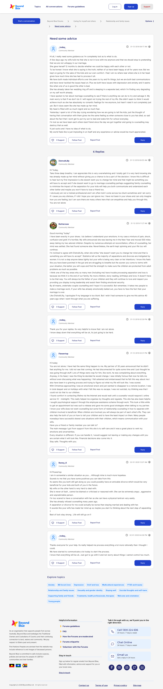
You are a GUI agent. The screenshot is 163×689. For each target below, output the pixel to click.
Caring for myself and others (85, 21)
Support (147, 7)
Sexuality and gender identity (89, 590)
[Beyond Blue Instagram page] (127, 672)
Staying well (111, 590)
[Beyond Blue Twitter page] (134, 672)
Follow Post (77, 140)
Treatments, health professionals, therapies (95, 596)
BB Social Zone (64, 585)
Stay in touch (64, 673)
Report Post (95, 140)
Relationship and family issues (117, 21)
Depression (79, 585)
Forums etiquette (71, 642)
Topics (37, 6)
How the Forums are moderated (78, 636)
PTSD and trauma (134, 585)
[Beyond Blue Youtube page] (119, 672)
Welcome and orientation (128, 596)
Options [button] (148, 21)
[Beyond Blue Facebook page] (111, 672)
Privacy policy (120, 685)
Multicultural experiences (113, 585)
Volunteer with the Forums (75, 647)
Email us (122, 654)
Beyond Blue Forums (20, 6)
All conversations (54, 6)
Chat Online (124, 642)
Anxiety (51, 585)
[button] (52, 140)
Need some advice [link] (63, 26)
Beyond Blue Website (20, 623)
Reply (143, 140)
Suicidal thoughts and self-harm (133, 590)
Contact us (84, 685)
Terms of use (101, 685)
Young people (54, 601)
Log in (114, 7)
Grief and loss (93, 585)
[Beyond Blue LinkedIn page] (142, 672)
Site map (137, 685)
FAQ (64, 631)
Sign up (131, 7)
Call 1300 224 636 (127, 630)
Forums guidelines (76, 6)
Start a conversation (26, 21)
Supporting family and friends (61, 596)
